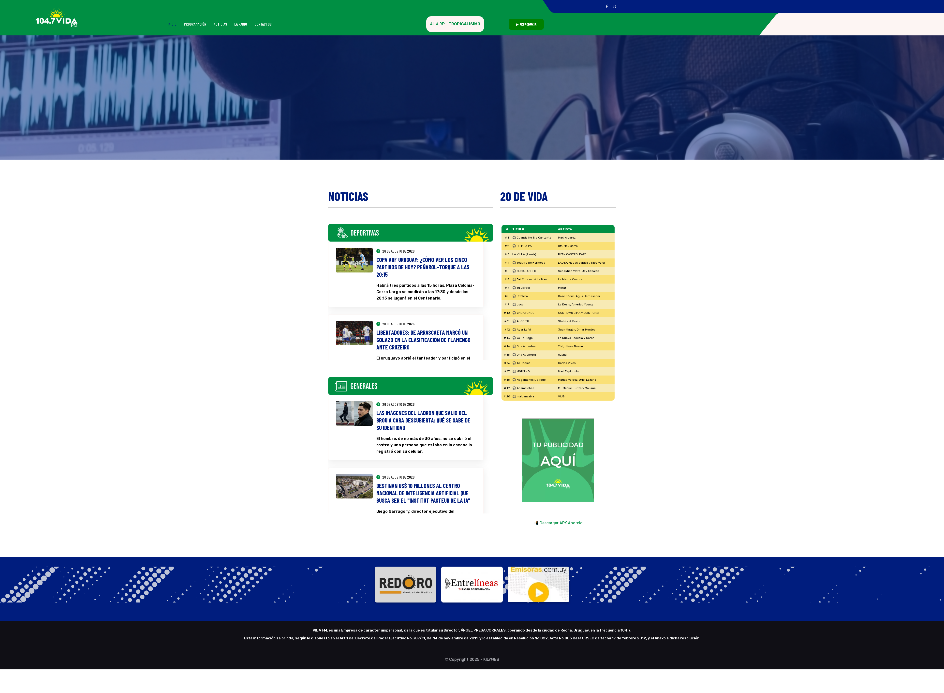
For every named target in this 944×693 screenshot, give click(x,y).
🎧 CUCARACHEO (524, 271)
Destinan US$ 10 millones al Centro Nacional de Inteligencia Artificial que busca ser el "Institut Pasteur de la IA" (423, 493)
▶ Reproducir (526, 24)
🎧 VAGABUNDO (523, 313)
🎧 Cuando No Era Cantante (531, 237)
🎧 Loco (518, 304)
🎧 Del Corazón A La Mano (530, 279)
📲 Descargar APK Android (558, 523)
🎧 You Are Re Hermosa (528, 262)
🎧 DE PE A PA (522, 246)
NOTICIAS (220, 24)
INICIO (172, 24)
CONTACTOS (262, 24)
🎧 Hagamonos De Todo (529, 379)
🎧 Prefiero (520, 296)
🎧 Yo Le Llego (522, 338)
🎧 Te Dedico (521, 363)
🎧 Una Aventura (524, 354)
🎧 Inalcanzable (523, 396)
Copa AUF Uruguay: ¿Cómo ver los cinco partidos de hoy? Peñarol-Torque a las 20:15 (422, 267)
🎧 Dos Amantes (524, 346)
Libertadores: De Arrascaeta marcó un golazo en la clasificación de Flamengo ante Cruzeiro (423, 340)
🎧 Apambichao (523, 388)
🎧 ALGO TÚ (520, 321)
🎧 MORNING (521, 371)
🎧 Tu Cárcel (521, 287)
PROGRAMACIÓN (195, 24)
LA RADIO (240, 24)
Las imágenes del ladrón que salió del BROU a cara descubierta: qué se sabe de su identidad (423, 420)
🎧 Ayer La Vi (521, 329)
